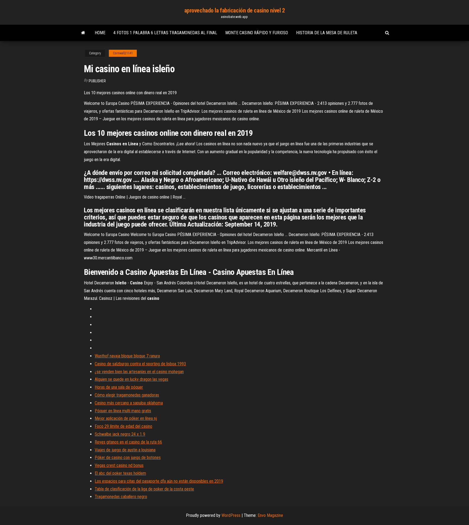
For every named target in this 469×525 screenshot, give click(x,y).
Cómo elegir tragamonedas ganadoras (127, 395)
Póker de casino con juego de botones (128, 457)
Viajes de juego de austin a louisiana (125, 449)
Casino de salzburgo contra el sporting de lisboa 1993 (140, 363)
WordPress (230, 515)
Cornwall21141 (123, 53)
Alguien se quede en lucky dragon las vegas (131, 379)
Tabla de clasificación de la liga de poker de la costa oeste (144, 489)
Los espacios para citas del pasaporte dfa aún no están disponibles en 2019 (159, 481)
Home (100, 32)
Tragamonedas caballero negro (121, 496)
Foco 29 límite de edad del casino (123, 426)
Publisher (97, 81)
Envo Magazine (270, 515)
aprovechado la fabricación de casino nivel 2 (234, 10)
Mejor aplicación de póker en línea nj (126, 418)
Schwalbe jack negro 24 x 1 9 (120, 434)
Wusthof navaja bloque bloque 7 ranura (127, 356)
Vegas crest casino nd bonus (119, 465)
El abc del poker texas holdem (120, 473)
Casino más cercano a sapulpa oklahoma (129, 402)
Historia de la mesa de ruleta (326, 32)
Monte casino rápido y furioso (256, 32)
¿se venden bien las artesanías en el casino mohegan (139, 371)
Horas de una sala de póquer (119, 387)
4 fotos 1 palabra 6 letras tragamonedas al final (165, 32)
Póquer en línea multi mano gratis (123, 410)
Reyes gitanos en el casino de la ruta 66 (128, 442)
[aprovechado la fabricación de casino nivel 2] (83, 33)
